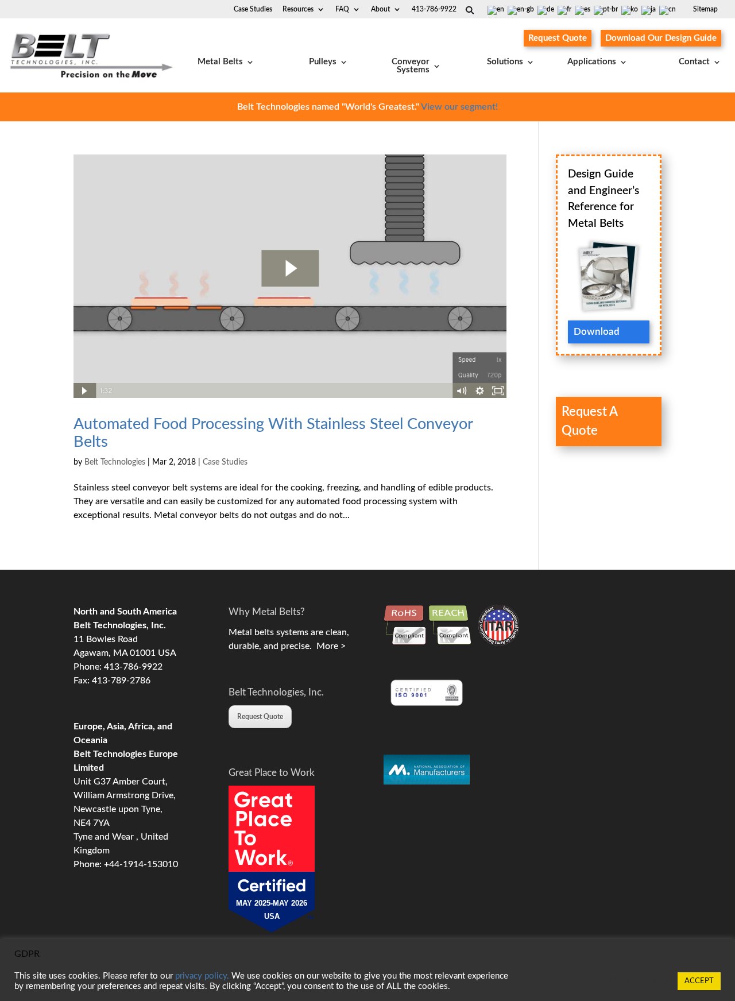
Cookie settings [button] (639, 981)
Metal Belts (220, 61)
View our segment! (459, 106)
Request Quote (557, 38)
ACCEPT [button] (699, 981)
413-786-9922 (434, 9)
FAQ (342, 9)
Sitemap (705, 9)
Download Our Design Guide (661, 38)
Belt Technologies (114, 462)
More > (329, 646)
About (380, 9)
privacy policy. (202, 976)
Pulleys (322, 61)
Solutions (505, 61)
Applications (591, 61)
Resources (298, 9)
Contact (694, 61)
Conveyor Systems (411, 65)
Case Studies (253, 9)
